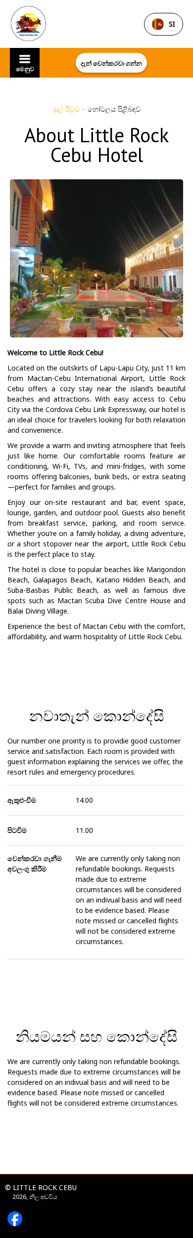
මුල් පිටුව (67, 109)
